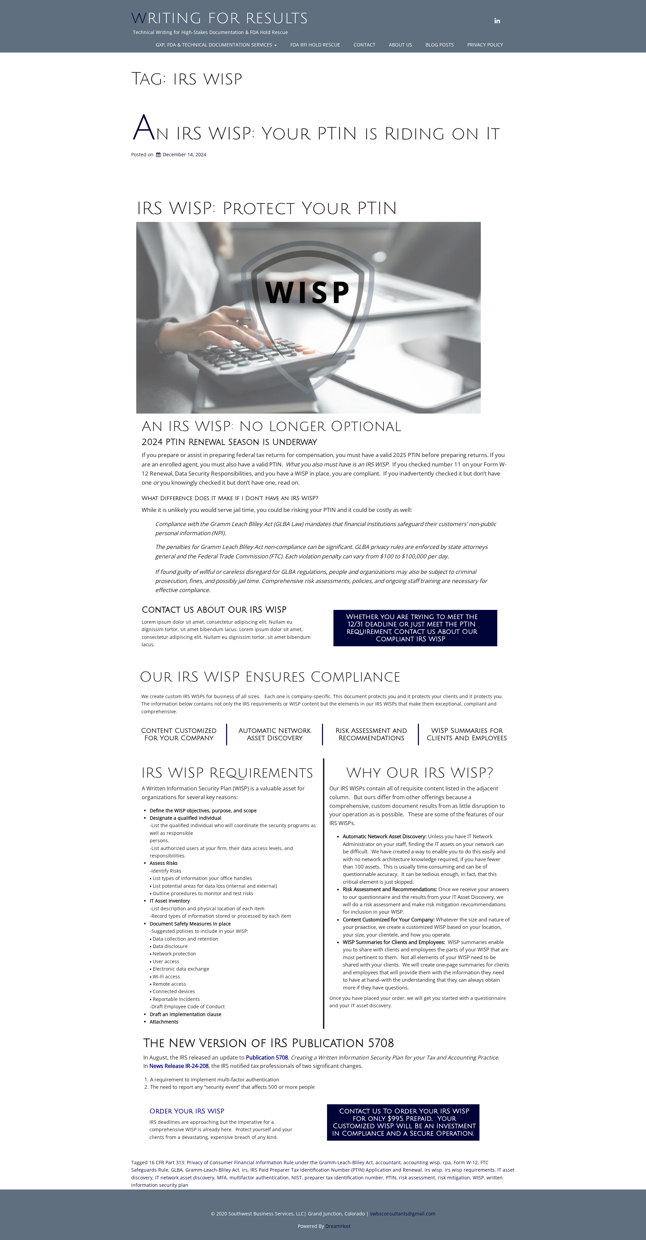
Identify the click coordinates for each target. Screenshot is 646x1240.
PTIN (391, 1177)
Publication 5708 (267, 1057)
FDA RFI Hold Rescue (315, 44)
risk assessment (417, 1177)
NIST (296, 1177)
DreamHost (338, 1226)
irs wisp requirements (470, 1170)
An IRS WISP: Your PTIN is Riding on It (316, 133)
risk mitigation (454, 1177)
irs (245, 1170)
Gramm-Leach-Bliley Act (212, 1170)
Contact (364, 44)
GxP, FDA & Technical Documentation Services (215, 44)
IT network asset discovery (184, 1177)
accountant (388, 1162)
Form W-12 (466, 1162)
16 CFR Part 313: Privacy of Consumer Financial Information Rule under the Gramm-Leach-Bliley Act (261, 1162)
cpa (447, 1162)
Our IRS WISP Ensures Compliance (269, 677)
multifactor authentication (259, 1177)
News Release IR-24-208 (179, 1066)
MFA (222, 1177)
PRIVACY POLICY (485, 44)
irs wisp (433, 1170)
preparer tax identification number (343, 1177)
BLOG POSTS (440, 44)
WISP (478, 1177)
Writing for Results (219, 18)
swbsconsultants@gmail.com (402, 1213)
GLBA (177, 1170)
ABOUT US (400, 44)
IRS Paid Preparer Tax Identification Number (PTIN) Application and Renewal (336, 1170)
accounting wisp (421, 1162)
